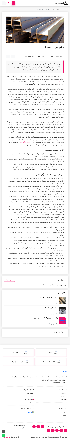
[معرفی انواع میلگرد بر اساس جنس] (62, 300)
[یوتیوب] (65, 430)
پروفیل (64, 415)
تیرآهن (59, 81)
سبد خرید (30, 396)
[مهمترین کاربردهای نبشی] (62, 310)
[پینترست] (48, 430)
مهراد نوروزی (6, 437)
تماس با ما (63, 399)
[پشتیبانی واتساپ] (3, 435)
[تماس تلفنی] (3, 431)
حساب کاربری (29, 399)
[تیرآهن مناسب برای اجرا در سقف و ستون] (62, 322)
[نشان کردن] (13, 56)
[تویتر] (34, 426)
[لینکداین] (38, 426)
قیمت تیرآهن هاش (25, 142)
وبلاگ (31, 402)
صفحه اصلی (29, 393)
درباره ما (63, 396)
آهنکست (64, 9)
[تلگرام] (61, 430)
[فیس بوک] (57, 430)
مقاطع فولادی (56, 9)
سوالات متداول (62, 393)
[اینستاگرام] (42, 426)
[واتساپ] (53, 430)
